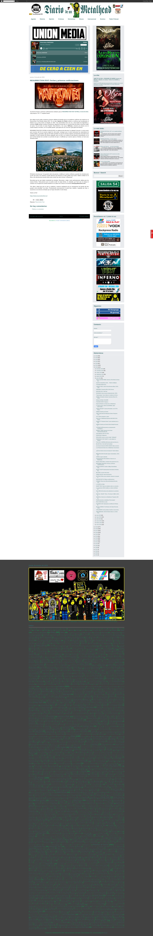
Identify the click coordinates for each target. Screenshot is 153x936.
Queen (40, 838)
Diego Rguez (38, 702)
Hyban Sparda (88, 754)
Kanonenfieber (61, 768)
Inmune (96, 758)
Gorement (53, 738)
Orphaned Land (72, 823)
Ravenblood (79, 841)
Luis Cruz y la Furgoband (99, 787)
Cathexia (34, 678)
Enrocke (121, 715)
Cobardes (48, 683)
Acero (91, 634)
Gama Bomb (120, 732)
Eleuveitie (31, 713)
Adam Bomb (69, 635)
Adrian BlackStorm (117, 635)
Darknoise (112, 691)
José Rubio (64, 766)
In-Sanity (81, 757)
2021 (96, 365)
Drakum (99, 705)
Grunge (82, 741)
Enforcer (103, 715)
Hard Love (88, 744)
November (74, 817)
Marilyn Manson (38, 795)
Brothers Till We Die (84, 672)
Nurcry (73, 819)
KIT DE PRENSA (66, 771)
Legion (109, 779)
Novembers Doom (82, 817)
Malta (94, 792)
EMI (92, 713)
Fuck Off (121, 731)
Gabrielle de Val (69, 732)
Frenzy (71, 731)
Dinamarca (57, 702)
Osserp (95, 823)
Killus (83, 769)
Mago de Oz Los (102, 790)
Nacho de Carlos (115, 809)
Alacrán (98, 638)
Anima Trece (66, 645)
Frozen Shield (107, 731)
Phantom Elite (120, 828)
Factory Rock (103, 723)
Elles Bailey (45, 713)
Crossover (83, 686)
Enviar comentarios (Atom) (63, 220)
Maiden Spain (110, 790)
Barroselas (108, 657)
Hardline (32, 746)
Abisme (34, 634)
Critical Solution (43, 686)
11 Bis (33, 628)
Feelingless (31, 726)
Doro (36, 705)
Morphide (62, 806)
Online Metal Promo (61, 822)
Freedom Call (63, 731)
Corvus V (68, 684)
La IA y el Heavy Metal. (105, 161)
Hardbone (104, 744)
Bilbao (37, 662)
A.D (111, 632)
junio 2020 (98, 515)
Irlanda (61, 761)
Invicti (39, 761)
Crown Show (103, 686)
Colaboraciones (83, 683)
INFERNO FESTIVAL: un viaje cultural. (108, 139)
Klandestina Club (99, 771)
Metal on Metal (107, 800)
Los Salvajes (112, 786)
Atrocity (64, 653)
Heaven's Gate (52, 747)
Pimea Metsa (92, 830)
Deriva (95, 697)
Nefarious (70, 812)
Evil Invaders (40, 721)
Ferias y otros (60, 726)
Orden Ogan (38, 823)
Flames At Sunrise (92, 728)
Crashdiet (100, 684)
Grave (34, 739)
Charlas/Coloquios (48, 679)
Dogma (81, 704)
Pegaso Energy (120, 827)
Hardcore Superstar (119, 744)
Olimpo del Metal (86, 820)
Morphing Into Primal (71, 806)
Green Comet (86, 739)
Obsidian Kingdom (114, 819)
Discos (81, 19)
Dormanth (31, 705)
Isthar (121, 761)
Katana (102, 768)
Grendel (111, 739)
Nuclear (121, 817)
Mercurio (64, 798)
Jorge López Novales (111, 765)
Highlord (93, 750)
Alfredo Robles (45, 640)
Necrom (42, 812)
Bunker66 (90, 673)
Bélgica (37, 661)
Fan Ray (55, 724)
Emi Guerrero (99, 713)
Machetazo (86, 789)
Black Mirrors (95, 664)
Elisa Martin (38, 713)
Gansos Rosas (45, 734)
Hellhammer (94, 749)
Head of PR (95, 746)
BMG (80, 668)
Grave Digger (49, 739)
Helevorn (42, 749)
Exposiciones (32, 723)
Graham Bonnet (80, 738)
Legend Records (103, 779)
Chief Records (108, 679)
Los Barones (96, 786)
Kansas (67, 768)
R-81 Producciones (69, 838)
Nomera (88, 816)
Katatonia (108, 768)
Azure (63, 656)
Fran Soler (121, 729)
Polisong (65, 831)
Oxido (80, 825)
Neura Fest (112, 812)
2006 (96, 551)
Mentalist (47, 798)
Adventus (49, 637)
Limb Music (37, 784)
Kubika (118, 773)
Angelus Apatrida (41, 645)
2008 (96, 547)
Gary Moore (53, 734)
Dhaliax (30, 700)
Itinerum (36, 763)
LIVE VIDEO (38, 786)
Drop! (39, 707)
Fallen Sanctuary (48, 724)
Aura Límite (108, 653)
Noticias (63, 817)
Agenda (33, 19)
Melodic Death (105, 797)
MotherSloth (31, 808)
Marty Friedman (63, 795)
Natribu (120, 811)
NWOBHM (80, 819)
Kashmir (91, 768)
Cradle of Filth (88, 684)
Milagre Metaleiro (46, 803)
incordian (102, 757)
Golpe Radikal (36, 738)
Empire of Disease (113, 713)
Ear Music (32, 708)
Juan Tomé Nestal (82, 766)
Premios (72, 833)
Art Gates (91, 650)
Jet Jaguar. (44, 765)
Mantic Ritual (53, 794)
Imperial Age (93, 755)
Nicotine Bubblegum (68, 814)
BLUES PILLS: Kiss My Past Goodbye (104, 444)
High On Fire (76, 750)
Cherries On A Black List (81, 679)
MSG (97, 808)
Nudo (49, 819)
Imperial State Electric (101, 755)
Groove (55, 741)
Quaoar (30, 838)
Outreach (32, 825)
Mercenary (57, 798)
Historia (42, 19)
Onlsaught (74, 822)
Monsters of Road (79, 805)
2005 (80, 628)
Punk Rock (98, 836)
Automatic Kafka (33, 654)
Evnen (65, 721)
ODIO (46, 820)
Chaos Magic (39, 679)
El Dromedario (84, 710)
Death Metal (66, 694)
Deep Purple (32, 696)
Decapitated (112, 694)
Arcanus (59, 648)
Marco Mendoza (89, 794)
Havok (88, 746)
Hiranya (111, 750)
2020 (96, 367)
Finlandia (113, 726)
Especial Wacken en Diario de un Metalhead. (106, 403)
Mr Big (87, 808)
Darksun (31, 693)
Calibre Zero (109, 675)
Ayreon (33, 656)
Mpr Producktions (79, 808)
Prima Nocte (119, 833)
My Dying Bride (63, 809)
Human (44, 754)
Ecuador (77, 708)
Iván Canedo (59, 763)
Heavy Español (61, 747)
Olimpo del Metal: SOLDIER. (102, 400)
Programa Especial (101, 835)
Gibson (48, 736)
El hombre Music (93, 710)
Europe (62, 720)
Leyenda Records (71, 782)
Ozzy (85, 825)
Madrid (51, 790)
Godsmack (120, 736)
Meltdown (33, 798)
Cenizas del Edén (74, 678)
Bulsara (85, 673)
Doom (104, 704)
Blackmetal (72, 665)
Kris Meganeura (87, 773)
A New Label (104, 632)
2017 (96, 530)
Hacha (77, 742)
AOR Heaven (102, 646)
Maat (81, 789)
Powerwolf (57, 833)
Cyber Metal (118, 688)
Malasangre (44, 792)
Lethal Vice (105, 781)
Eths (44, 720)
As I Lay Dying (36, 651)
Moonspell (122, 805)
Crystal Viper (89, 688)
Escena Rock (39, 718)
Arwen (30, 651)
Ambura (95, 641)
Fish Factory (66, 728)
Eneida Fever (82, 715)
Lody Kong (58, 786)
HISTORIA (33, 752)
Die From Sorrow (119, 701)
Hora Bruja (84, 752)
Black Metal (84, 664)
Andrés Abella (92, 643)
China (47, 681)
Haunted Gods (76, 746)
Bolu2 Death (95, 668)
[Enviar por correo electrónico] (36, 200)
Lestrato (98, 781)
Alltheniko (110, 640)
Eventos (102, 19)
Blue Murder (65, 668)
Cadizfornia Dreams (74, 675)
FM (63, 729)
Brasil (38, 672)
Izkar (78, 763)
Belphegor (58, 661)
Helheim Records (51, 749)
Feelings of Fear (39, 726)
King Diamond (111, 769)
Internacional (92, 19)
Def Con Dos (48, 696)
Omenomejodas (107, 820)
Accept (78, 634)
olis (92, 820)
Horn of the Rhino (97, 752)
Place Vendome (116, 830)
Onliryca (68, 822)
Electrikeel (98, 712)
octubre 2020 (99, 372)
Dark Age (105, 689)
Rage (68, 839)
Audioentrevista (91, 653)
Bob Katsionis (87, 668)
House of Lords (121, 752)
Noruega (50, 817)
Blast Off (96, 665)
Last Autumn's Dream (54, 778)
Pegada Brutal (112, 827)
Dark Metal (62, 691)
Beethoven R (120, 659)
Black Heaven (40, 664)
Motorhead (51, 808)
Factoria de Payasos (84, 723)
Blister (69, 667)
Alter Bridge (61, 642)
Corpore (52, 684)
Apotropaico (46, 648)
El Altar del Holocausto (59, 710)
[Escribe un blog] (38, 200)
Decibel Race (120, 694)
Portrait (101, 831)
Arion (41, 649)
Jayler (120, 763)
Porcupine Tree (90, 831)
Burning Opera (102, 673)
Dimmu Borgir (49, 702)
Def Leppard (56, 696)
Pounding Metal (32, 833)
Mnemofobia (42, 805)
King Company (102, 769)
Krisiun (95, 773)
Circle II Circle (93, 681)
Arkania (45, 650)
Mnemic (37, 805)
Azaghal (38, 656)
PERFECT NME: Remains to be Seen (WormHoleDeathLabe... (104, 431)
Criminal (110, 684)
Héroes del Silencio (57, 750)
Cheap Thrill (63, 679)
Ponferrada (83, 831)
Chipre (51, 681)
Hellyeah (113, 749)
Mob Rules (49, 805)
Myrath (77, 809)
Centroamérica (89, 678)
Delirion (112, 696)
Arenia (109, 648)
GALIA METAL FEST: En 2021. (102, 433)
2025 (96, 357)
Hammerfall (33, 744)
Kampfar (54, 768)
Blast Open (102, 665)
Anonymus (42, 646)
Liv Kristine (93, 784)
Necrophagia (60, 812)
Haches (81, 742)
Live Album (100, 784)
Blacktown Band (88, 665)
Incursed (108, 757)
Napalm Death (60, 811)
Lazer (118, 778)
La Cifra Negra (93, 774)
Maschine (83, 795)
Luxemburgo (37, 789)
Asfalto (73, 651)
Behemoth (31, 661)
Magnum (77, 790)
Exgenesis (81, 721)
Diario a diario (52, 701)
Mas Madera (76, 795)
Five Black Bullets (78, 728)
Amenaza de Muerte (107, 642)
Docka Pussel (61, 704)
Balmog (117, 656)
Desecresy (37, 699)
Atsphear (75, 653)
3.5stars (114, 630)
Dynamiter (110, 707)
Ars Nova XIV (73, 650)
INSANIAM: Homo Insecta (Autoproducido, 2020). (106, 393)
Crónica (61, 686)
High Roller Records (85, 750)
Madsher (66, 790)
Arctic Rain (88, 648)
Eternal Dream (103, 718)
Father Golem (90, 724)
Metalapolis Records (52, 802)
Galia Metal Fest (110, 732)
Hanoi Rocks (69, 744)
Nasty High (100, 811)
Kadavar (31, 768)
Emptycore (36, 715)
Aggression (48, 638)
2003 (76, 628)
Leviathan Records (55, 782)
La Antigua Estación (59, 774)
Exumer (57, 723)
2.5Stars (63, 628)
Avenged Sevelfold (87, 654)
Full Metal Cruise (40, 732)
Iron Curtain (67, 761)
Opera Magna (102, 822)
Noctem (66, 816)
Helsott (118, 749)
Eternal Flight (112, 718)
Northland (39, 817)
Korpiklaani (45, 773)
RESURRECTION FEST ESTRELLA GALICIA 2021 (75, 111)
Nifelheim (85, 814)
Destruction (68, 699)
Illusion (56, 755)
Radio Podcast (114, 19)
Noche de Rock (59, 816)
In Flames (43, 757)
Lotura (49, 787)
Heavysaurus (109, 747)
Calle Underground (118, 675)
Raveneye (87, 841)
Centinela (82, 678)
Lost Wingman (43, 787)
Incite (97, 757)
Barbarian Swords (66, 657)
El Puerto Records (112, 710)
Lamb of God (102, 776)
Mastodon (31, 797)
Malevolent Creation (86, 792)
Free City (56, 731)
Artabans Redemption (103, 650)
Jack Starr (86, 763)
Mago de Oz (94, 790)
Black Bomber (80, 662)
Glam (89, 736)
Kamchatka (44, 768)
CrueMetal (37, 688)
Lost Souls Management (33, 787)
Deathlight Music (90, 694)
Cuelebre (96, 688)
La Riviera (32, 776)
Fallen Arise (32, 724)
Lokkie (63, 786)
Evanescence (73, 720)
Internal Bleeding (98, 760)
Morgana (39, 806)
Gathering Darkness (70, 734)
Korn (40, 773)
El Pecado (101, 710)
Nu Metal (108, 817)
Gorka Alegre (59, 738)
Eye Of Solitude (63, 723)
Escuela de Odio (49, 718)
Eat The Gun (54, 708)
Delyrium (30, 697)
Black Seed (31, 665)
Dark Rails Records (78, 691)
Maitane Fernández (119, 790)
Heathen (35, 747)
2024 (96, 359)
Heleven (36, 749)
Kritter (100, 773)
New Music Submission (39, 814)
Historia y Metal (41, 752)
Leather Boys (36, 779)
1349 (46, 628)
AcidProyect (117, 634)
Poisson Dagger (52, 831)
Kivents (84, 771)
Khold (41, 769)
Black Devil (119, 662)
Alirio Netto (89, 640)
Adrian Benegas (107, 635)
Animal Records (75, 645)
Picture (86, 830)
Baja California (94, 656)
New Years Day (49, 814)
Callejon (30, 676)
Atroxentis (69, 653)
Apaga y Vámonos (112, 646)
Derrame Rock (112, 697)
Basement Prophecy (116, 657)
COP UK (47, 684)
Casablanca (101, 676)
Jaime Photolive (100, 763)
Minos (66, 803)
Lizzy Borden (51, 786)
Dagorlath (60, 689)
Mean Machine (64, 797)
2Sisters (102, 630)
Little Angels (82, 784)
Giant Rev (43, 736)
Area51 (99, 648)
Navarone (31, 812)
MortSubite (108, 806)
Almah (115, 640)
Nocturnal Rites (74, 816)
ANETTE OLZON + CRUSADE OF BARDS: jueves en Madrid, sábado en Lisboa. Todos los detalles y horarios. (107, 80)
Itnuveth (42, 763)
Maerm (71, 790)
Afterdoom (100, 637)
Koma (121, 771)
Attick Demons (81, 653)
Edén (82, 708)
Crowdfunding (96, 686)
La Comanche (102, 774)
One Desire (40, 822)
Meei (79, 797)
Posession (114, 831)
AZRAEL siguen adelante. (101, 456)
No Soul (43, 816)
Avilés (103, 654)
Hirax (116, 750)
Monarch (63, 805)
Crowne (109, 686)
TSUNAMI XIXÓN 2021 (101, 384)
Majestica (33, 792)
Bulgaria (65, 673)
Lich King (109, 782)
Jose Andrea (45, 766)
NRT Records (97, 817)
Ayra (30, 656)
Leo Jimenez (57, 781)
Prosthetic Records (41, 836)
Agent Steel (42, 638)
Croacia (49, 686)
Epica (114, 716)
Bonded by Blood (36, 670)
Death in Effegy (58, 694)
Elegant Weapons (114, 712)
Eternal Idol (120, 718)
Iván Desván (67, 763)
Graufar (30, 739)
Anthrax (64, 646)
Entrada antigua (84, 216)
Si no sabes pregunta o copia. (102, 416)
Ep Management (103, 716)
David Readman (57, 693)
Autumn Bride (42, 654)
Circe (87, 681)
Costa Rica (75, 684)
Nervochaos (94, 812)
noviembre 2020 (100, 370)
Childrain (115, 679)
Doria (120, 704)
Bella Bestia (44, 661)
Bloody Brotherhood (34, 668)
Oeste (55, 820)
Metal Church (60, 800)
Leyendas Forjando (94, 782)
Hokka (53, 752)
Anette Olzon (101, 643)
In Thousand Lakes (67, 757)
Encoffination (50, 715)
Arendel (104, 648)
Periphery (63, 828)
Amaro (77, 642)
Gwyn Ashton (63, 742)
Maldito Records (61, 792)
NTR (103, 817)
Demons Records (59, 697)
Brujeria (93, 672)
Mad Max (108, 789)
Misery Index (79, 803)
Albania (103, 638)
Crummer (43, 688)
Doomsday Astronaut (113, 704)
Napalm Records (70, 811)
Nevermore (119, 812)
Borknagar (92, 670)
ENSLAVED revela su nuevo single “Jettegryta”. (106, 437)
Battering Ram (51, 659)
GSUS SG (89, 741)
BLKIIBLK (75, 667)
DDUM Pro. (102, 693)
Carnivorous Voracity (92, 676)
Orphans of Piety (81, 823)
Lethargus (112, 781)
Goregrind (46, 738)
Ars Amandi (64, 650)
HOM (78, 752)
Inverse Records (32, 761)
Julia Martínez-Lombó (116, 766)
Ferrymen (67, 726)
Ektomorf (45, 710)
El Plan (106, 710)
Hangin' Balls (62, 744)
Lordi (75, 786)
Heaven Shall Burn (42, 747)
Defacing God (64, 696)
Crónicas (61, 19)
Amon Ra (55, 643)
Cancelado (48, 676)
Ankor (115, 645)
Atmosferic (42, 653)
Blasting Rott (111, 665)
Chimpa (41, 681)
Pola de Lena (59, 831)
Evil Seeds (48, 721)
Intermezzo (90, 760)
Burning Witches (120, 673)
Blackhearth (65, 665)
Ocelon (41, 820)
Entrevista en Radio (64, 716)
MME (112, 803)
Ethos (40, 720)
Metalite (69, 802)
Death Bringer (50, 694)
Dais (73, 689)
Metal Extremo (77, 800)
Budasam (60, 673)
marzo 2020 (99, 520)
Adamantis (83, 635)
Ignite (42, 755)
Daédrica (38, 689)
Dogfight (76, 704)
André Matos (85, 643)
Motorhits (58, 808)
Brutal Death (111, 672)
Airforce (94, 638)
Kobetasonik (116, 771)
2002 (96, 553)
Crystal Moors (81, 688)
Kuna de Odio (38, 774)
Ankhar (103, 645)
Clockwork (41, 683)
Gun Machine (119, 741)
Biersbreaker (32, 662)
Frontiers (84, 731)
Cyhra (123, 688)
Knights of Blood (108, 771)
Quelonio (54, 838)
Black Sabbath (118, 664)
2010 (96, 543)
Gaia (88, 732)
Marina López (45, 795)
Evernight (101, 720)
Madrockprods (59, 790)
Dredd (30, 707)
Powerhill (51, 833)
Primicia (40, 835)
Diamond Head (36, 701)
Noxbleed (89, 817)
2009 (96, 545)
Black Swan (48, 665)
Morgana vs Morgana (49, 806)
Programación (112, 835)
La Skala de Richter (40, 776)
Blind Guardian (50, 667)
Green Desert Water (103, 739)
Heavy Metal (73, 747)
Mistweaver (100, 803)
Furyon (57, 732)
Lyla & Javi (54, 789)
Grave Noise (58, 739)
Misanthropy (72, 803)
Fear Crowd (103, 724)
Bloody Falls (43, 668)
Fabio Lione (76, 723)
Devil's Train (103, 699)
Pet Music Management (111, 828)
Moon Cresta (93, 805)
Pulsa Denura (72, 836)
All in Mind (96, 640)
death (123, 693)
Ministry (61, 803)
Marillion (31, 795)
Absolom (62, 634)
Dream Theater (118, 705)
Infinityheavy (73, 758)
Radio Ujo (50, 839)
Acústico (54, 635)
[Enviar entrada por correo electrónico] (33, 199)
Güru (40, 742)
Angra (51, 645)
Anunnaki (70, 646)
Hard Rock (94, 744)
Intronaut (111, 760)
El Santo (120, 710)
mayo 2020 (98, 517)
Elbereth (41, 712)
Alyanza (72, 642)
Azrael (57, 656)
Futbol (62, 732)
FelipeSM (47, 726)
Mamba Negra (112, 792)
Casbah (113, 676)
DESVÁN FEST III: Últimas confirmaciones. (105, 479)
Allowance (103, 640)
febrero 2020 (99, 522)
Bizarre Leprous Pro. (71, 662)
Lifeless (115, 782)
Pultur (78, 836)
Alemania (31, 640)
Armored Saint (57, 650)
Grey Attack (117, 739)
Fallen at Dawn (39, 724)
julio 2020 (98, 378)
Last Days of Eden (64, 778)
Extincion (46, 723)
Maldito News (51, 792)
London (69, 786)
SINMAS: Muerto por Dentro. (102, 411)
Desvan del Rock (77, 699)
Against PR (114, 637)
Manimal (31, 794)
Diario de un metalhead (65, 701)
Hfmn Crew (69, 750)
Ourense (122, 823)
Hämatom (113, 742)
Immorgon (62, 755)
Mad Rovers (116, 789)
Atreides (59, 653)
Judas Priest (93, 766)
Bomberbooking (103, 668)
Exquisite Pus (40, 723)
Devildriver (110, 699)
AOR (95, 646)
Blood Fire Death (95, 667)
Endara (66, 715)
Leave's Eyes (54, 779)
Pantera (30, 827)
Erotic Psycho (121, 716)
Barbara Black (57, 657)
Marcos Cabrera (100, 794)
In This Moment (58, 757)
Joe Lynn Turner (76, 765)
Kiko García (56, 769)
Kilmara (89, 769)
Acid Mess (110, 634)
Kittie (79, 771)
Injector (91, 758)
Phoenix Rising (63, 830)
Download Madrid (45, 705)
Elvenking (61, 713)
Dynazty (116, 707)
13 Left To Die (40, 628)
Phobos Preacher (54, 830)
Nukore (63, 819)
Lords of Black (81, 786)
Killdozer (70, 769)
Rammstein (105, 839)
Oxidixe (75, 825)
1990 (53, 628)
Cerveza (109, 678)
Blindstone (63, 667)
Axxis (121, 654)
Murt (122, 808)
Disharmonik (120, 702)
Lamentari (110, 776)
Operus (116, 822)
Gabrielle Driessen (77, 732)
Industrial (119, 757)
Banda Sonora (36, 657)
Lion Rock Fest (45, 784)
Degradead (71, 696)
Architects (81, 648)
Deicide (77, 696)
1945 (50, 628)
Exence (75, 721)
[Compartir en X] (39, 200)
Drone (35, 707)
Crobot (54, 686)
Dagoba (54, 689)
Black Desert (111, 662)
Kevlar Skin (36, 769)
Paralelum (60, 827)
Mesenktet (100, 798)
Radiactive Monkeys (96, 838)
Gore (42, 738)
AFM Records (79, 637)
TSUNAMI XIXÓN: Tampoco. (102, 401)
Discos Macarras (105, 702)
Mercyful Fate (79, 798)
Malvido (105, 792)
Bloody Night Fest (51, 668)
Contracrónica (40, 684)
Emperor (106, 713)
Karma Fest (73, 768)
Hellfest (77, 749)
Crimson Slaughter (117, 684)
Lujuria (107, 787)
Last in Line (74, 778)
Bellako (51, 661)
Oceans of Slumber (33, 820)
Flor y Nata (38, 729)
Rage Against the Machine (78, 839)
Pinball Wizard (101, 830)
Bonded (30, 670)
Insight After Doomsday (55, 760)
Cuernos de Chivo (103, 688)
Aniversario (96, 645)
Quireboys (60, 838)
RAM (100, 839)
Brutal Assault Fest (101, 672)
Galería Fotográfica (95, 732)
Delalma (88, 696)
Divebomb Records (32, 704)
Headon (101, 746)
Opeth (121, 822)
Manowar (47, 794)
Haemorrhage (88, 742)
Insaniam (32, 760)
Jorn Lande (37, 766)
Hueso (32, 754)
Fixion (85, 728)
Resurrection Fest (39, 202)
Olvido (100, 820)
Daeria (44, 689)
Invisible (45, 761)
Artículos (112, 650)
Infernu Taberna (58, 758)
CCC (41, 678)
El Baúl (77, 710)
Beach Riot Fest (88, 659)
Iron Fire (73, 761)
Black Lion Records (60, 664)
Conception (121, 683)
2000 (69, 628)
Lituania (87, 784)
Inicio (61, 216)
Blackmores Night (79, 665)
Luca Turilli (86, 787)
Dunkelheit (70, 707)
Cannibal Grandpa (77, 676)
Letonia (118, 781)
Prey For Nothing (94, 833)
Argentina (116, 648)
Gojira (30, 738)
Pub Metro (66, 836)
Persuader (93, 828)
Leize (46, 781)
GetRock (122, 734)
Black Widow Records (56, 665)
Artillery (121, 650)
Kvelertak (45, 774)
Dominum (92, 704)
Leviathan (48, 782)
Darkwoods (44, 693)
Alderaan (121, 638)
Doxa (53, 705)
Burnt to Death (34, 675)
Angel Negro (116, 643)
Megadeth (84, 797)
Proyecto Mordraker (51, 836)
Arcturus (93, 648)
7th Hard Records (75, 632)
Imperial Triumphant (111, 755)
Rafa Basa (61, 839)
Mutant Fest (37, 809)
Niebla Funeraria (78, 814)
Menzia (52, 798)
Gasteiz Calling (60, 734)
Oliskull (96, 820)
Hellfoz (82, 749)
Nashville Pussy (85, 811)
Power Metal (42, 833)
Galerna (103, 732)
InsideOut (44, 760)
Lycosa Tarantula (46, 789)
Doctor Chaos (69, 704)
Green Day (95, 739)
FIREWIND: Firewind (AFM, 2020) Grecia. (105, 389)
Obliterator (95, 819)
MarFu (121, 794)
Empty (30, 715)
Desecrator (31, 699)
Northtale (44, 817)
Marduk (116, 794)
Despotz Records (44, 699)
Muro (117, 808)
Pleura (121, 830)
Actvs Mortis (47, 635)
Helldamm (70, 749)
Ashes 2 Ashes (83, 651)
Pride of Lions (111, 833)
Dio (72, 702)
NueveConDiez (56, 819)
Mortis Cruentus (101, 806)
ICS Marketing (36, 755)
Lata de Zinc (81, 778)
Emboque (87, 713)
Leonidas (70, 781)
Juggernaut (107, 766)
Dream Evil (110, 705)
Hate (47, 746)
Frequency (77, 731)
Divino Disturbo (41, 704)
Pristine (60, 835)
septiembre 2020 (100, 374)
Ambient (89, 642)
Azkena (52, 656)
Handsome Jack (54, 744)
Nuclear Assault (32, 819)
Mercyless (86, 798)
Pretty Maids (86, 833)
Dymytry (105, 707)
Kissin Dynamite (58, 771)
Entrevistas (71, 19)
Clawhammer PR (117, 681)
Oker (65, 820)
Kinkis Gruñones (38, 771)
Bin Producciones (46, 662)
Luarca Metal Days (64, 787)
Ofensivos (60, 820)
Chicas (101, 679)
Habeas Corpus (71, 742)
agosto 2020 (99, 376)
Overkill (50, 825)
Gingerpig (67, 736)
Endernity (71, 715)
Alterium (67, 641)
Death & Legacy (34, 694)
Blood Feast (86, 667)
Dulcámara (55, 707)
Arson (84, 650)
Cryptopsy (74, 688)
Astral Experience (117, 651)
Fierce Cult (99, 726)
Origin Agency (50, 823)
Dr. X (73, 705)
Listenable (69, 784)
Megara (91, 797)
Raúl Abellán (62, 841)
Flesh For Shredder (114, 728)
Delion (106, 696)
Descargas (119, 697)
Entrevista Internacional (79, 716)
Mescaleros (94, 798)
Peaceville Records (96, 827)
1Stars (57, 628)
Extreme (51, 723)
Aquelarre (53, 648)
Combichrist (104, 683)
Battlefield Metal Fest (68, 659)
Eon (97, 716)
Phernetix (38, 830)
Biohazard (62, 662)
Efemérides (117, 708)
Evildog (55, 721)
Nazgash (36, 813)
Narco (79, 811)
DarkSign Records (119, 691)
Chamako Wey (32, 679)
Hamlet (122, 742)
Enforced (97, 715)
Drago (76, 705)
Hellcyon (65, 749)
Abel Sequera (117, 632)
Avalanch (59, 654)
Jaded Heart (92, 763)
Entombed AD (43, 716)
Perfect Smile (56, 828)
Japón (115, 763)
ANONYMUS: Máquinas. (101, 435)
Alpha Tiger (35, 641)
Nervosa (100, 813)
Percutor (41, 828)
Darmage (50, 693)
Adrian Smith (32, 637)
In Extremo (36, 757)
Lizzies (45, 786)
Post (121, 831)
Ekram (40, 710)
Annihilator (31, 646)
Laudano (99, 778)
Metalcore (62, 802)
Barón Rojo (100, 657)
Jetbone (50, 765)
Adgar (92, 635)
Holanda (58, 752)
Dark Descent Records (35, 691)
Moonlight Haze (101, 805)
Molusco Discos (56, 805)
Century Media (98, 678)
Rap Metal (116, 839)
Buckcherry (53, 673)
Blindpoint (58, 667)
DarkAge (94, 691)
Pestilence (103, 828)
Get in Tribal (115, 734)
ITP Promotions (49, 763)
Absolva (67, 634)
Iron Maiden (85, 761)
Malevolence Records (75, 792)
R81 (77, 838)
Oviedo (63, 825)
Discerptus (77, 702)
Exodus (111, 721)
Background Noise (71, 656)
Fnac (67, 729)
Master (104, 795)
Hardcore (110, 744)
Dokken (86, 704)
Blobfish (81, 667)
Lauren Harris (106, 778)
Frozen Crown (100, 731)
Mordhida (32, 806)
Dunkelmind (76, 707)
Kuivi (31, 774)
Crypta (69, 688)
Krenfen (80, 773)
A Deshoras (96, 632)
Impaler (82, 755)
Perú (98, 828)
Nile (121, 814)
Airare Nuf (81, 638)
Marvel (70, 795)
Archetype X (75, 648)
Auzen (53, 654)
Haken (101, 742)
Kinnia (45, 771)
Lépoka (85, 781)
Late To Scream (89, 778)
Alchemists (115, 638)
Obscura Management (103, 819)
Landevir (30, 778)
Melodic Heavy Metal (119, 797)
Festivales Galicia (75, 726)
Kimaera (95, 769)
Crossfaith (77, 686)
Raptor (34, 841)
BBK (75, 659)
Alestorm (38, 640)
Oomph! (95, 822)
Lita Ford (76, 784)
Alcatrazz (109, 638)
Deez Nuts (40, 696)
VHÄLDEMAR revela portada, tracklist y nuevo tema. (107, 509)
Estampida (77, 718)
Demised (36, 697)
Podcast (31, 831)
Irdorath (57, 761)
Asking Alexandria (95, 651)
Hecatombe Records (118, 747)
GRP (65, 741)
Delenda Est (100, 696)
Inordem (122, 758)
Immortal (68, 755)
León (64, 781)
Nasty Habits (93, 811)
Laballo (47, 776)
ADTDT (43, 637)
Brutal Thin (40, 673)
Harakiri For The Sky (78, 744)
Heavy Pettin (102, 747)
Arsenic (80, 650)
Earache (40, 708)
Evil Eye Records (112, 720)
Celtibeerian (59, 678)
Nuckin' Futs (115, 817)
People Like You (34, 828)
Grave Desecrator (41, 739)
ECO (73, 708)
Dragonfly (82, 705)
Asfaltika (68, 651)
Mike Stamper (38, 803)
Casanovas (108, 676)
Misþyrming (107, 803)
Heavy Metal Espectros (85, 747)
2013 (96, 538)
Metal (30, 800)
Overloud (56, 825)
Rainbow (88, 839)
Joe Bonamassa (67, 765)
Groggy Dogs (48, 741)
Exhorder (87, 721)
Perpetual (69, 828)
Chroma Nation (57, 681)
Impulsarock (119, 755)
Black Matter (76, 664)
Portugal (106, 831)
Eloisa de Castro (53, 713)
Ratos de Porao (53, 841)
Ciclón (65, 681)
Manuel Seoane (74, 794)
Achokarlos (96, 634)
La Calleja (68, 774)
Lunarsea (113, 787)
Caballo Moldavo (57, 675)
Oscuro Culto (89, 823)
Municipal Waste (105, 808)
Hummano (60, 754)
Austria (120, 653)
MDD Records (56, 797)
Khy (45, 769)
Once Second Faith (32, 822)
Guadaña (102, 741)
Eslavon (58, 718)
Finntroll (121, 726)
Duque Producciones (87, 707)
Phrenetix (77, 830)
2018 (96, 528)
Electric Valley (91, 712)
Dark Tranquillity (87, 691)
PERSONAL (85, 828)
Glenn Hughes (95, 736)
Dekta (82, 696)
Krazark (68, 773)
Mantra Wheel (66, 794)
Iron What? (110, 761)
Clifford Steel (31, 683)
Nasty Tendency (108, 811)
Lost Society (120, 786)
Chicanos (96, 679)
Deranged (80, 697)
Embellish (68, 713)
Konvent (35, 773)
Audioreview (100, 653)
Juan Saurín (73, 766)
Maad (77, 789)
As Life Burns (44, 651)
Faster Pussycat (82, 724)
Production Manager (69, 835)
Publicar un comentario (38, 209)
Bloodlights (122, 667)
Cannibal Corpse (68, 676)
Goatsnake (114, 736)
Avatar (80, 654)
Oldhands (78, 820)
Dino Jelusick (65, 702)
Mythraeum (99, 809)
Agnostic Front (61, 638)
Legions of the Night (34, 781)
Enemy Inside (90, 715)
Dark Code (111, 689)
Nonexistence (94, 816)
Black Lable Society (50, 664)
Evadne (67, 720)
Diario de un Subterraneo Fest (99, 701)
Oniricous (53, 822)
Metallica (76, 802)
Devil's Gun (96, 699)
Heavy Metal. (94, 747)
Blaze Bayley (33, 667)
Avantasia (66, 654)
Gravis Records (72, 739)
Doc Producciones (50, 704)
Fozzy (116, 729)
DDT (96, 693)
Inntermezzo (109, 758)
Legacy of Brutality (71, 779)
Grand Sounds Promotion (101, 738)
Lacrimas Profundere (56, 776)
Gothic (66, 738)
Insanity (38, 760)
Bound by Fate (107, 670)
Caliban (103, 675)
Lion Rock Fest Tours (55, 784)
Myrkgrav (82, 809)
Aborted (40, 634)
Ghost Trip (37, 736)
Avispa (109, 654)
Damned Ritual (79, 689)
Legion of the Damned (119, 779)
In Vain (75, 757)
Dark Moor (69, 691)
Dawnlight (86, 693)
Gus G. (45, 742)
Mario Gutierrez (53, 795)
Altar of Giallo (53, 642)
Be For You (80, 659)
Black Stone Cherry (39, 665)
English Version (110, 715)
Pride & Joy (102, 833)
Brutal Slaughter (32, 673)
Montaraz (87, 805)
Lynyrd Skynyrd (62, 789)
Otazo (100, 823)
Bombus (109, 668)
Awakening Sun (115, 654)
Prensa (79, 833)
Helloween (101, 749)
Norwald (57, 817)
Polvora (77, 831)
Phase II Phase (32, 830)
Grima (36, 741)
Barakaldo (49, 657)
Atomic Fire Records (51, 653)
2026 (96, 356)
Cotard (81, 684)
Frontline (93, 731)
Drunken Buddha (46, 707)
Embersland (80, 713)
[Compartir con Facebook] (41, 200)
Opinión (51, 19)
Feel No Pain (120, 724)
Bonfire (71, 670)
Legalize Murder (95, 779)
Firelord (35, 728)
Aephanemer (56, 637)
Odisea (51, 820)
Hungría (81, 754)
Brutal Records (119, 672)
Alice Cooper (67, 640)
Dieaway (31, 702)
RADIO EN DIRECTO (113, 838)
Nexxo (56, 814)
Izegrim (74, 763)
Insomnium (74, 760)
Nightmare (98, 814)
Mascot (88, 795)
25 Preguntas (95, 630)
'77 (29, 628)
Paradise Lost (42, 827)
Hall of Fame (106, 742)
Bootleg (76, 670)
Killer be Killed (77, 769)
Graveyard (65, 739)
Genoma (88, 734)
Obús (120, 819)
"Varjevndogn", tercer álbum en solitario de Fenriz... (107, 395)
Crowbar (89, 686)
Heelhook (30, 749)
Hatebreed (69, 746)
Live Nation (119, 784)
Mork (57, 806)
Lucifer (90, 787)
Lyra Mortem (71, 789)
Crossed (71, 686)
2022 (96, 363)
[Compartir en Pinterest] (42, 200)
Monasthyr (69, 805)
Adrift (38, 637)
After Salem (93, 637)
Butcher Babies (48, 675)
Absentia (56, 634)
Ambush (99, 641)
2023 (96, 361)
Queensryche (47, 838)
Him (102, 750)
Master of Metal (112, 795)
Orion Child (56, 823)
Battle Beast (59, 659)
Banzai (43, 657)
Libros (102, 782)
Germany (94, 734)
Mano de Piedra (38, 794)
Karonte (80, 768)
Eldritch (51, 712)
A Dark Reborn (88, 632)
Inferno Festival (49, 758)
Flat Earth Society (103, 728)
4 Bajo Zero (37, 632)
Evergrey (95, 720)
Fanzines (61, 724)
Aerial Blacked (64, 637)
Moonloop (108, 805)
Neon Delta (87, 813)
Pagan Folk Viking (101, 825)
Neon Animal (80, 812)
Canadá (35, 676)
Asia (89, 651)
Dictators (111, 701)
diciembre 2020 (99, 368)
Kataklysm (97, 768)
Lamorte (115, 776)
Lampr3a (121, 776)
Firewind (47, 728)
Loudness (55, 787)
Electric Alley (58, 712)
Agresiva (75, 638)
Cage (86, 675)
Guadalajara (96, 741)
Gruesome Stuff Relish (72, 741)
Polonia (71, 831)
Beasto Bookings (112, 659)
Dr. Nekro (67, 705)
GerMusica (100, 734)
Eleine (121, 712)
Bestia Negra (87, 661)
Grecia (78, 739)
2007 (96, 549)
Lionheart (63, 784)
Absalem (45, 634)
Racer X (89, 838)
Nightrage (104, 814)
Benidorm (79, 661)
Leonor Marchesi (78, 781)
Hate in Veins (53, 746)
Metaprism (91, 802)
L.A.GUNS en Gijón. (100, 484)
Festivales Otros (88, 726)
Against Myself (107, 637)
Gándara (38, 734)
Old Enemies (71, 820)
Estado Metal (70, 718)
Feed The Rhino (112, 724)
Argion (122, 648)
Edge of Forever (104, 708)
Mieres (30, 803)
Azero (43, 656)
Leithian (41, 781)
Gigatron (54, 736)
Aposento (41, 648)
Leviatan (41, 782)
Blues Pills (75, 668)
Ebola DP (61, 708)
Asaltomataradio (60, 651)
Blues (70, 668)
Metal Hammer (89, 800)
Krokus (105, 773)
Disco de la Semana (86, 702)
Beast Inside (103, 659)
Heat (30, 747)
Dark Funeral (55, 691)
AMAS (82, 642)
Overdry (45, 825)
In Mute (51, 757)
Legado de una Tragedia (84, 779)
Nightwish (110, 814)
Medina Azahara (72, 797)
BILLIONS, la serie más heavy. (102, 472)
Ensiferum (31, 716)
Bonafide (121, 668)
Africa (87, 637)
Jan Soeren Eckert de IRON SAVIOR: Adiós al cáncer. (107, 445)
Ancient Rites (67, 643)
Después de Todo (52, 699)
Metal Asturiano (40, 800)
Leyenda (63, 782)
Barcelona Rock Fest (84, 657)
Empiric (121, 713)
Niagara (60, 814)
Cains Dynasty (95, 675)
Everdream (89, 720)
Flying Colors (57, 729)
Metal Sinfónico (35, 802)
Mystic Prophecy (90, 809)
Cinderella (77, 681)
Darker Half (100, 691)
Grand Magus (89, 738)
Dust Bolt (99, 707)
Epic (110, 716)
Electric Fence (75, 712)
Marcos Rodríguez (109, 794)
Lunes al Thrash (120, 787)
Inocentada (116, 758)
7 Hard (69, 632)
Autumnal (48, 654)
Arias (32, 650)
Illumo (52, 755)
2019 (96, 526)
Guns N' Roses (32, 742)
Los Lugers (104, 786)
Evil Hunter (120, 720)
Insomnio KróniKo (66, 760)
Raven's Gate (71, 841)
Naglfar (47, 811)
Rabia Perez (83, 838)
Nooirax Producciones (104, 816)
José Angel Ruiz (54, 766)
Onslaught (89, 822)
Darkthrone (37, 693)
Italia (30, 763)
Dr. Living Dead (60, 705)
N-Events (106, 809)
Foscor (107, 729)
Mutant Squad (46, 809)
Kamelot (49, 768)
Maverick (37, 797)
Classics (110, 681)
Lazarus (113, 778)
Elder (47, 712)
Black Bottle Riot (90, 662)
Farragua (75, 724)
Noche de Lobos (50, 816)
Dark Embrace (46, 691)
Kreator (74, 773)
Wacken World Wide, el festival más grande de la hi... (107, 461)
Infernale (42, 758)
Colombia (97, 683)
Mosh (114, 806)
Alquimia (41, 642)
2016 (96, 532)
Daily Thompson (67, 689)
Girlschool (83, 736)
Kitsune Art (73, 771)
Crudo (30, 688)
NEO (75, 813)
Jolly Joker (99, 765)
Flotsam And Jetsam (47, 729)
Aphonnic (122, 646)
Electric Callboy (67, 712)
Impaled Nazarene (75, 755)
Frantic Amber (49, 731)
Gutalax (51, 742)
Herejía (123, 749)
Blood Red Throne (107, 667)
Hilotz (98, 750)
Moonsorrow (115, 805)
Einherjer (35, 710)
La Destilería (111, 774)
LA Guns (122, 774)
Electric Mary (83, 712)
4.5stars (44, 632)
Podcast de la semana (40, 831)
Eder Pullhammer (95, 708)
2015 (96, 534)
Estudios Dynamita (93, 718)
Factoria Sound (93, 723)
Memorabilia (40, 798)
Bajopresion (103, 656)
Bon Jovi (115, 668)
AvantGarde (74, 654)
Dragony (94, 705)
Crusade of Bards (51, 688)
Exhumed (93, 721)
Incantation (91, 757)
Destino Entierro (61, 699)
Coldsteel (91, 683)
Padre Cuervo (92, 825)
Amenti (116, 642)
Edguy (111, 708)
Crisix (34, 686)
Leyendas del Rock (82, 782)
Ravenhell (92, 841)
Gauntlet (78, 734)
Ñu (84, 819)
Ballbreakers (111, 656)
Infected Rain (36, 758)
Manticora (60, 794)
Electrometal (106, 712)
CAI (89, 675)
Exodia (98, 721)
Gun (113, 741)
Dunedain (62, 707)
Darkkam (107, 691)
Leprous (92, 781)
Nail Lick (53, 811)
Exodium (105, 721)
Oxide (69, 825)
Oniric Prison (47, 822)
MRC (93, 808)
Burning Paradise (111, 673)
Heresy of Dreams (34, 750)
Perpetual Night (77, 828)
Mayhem (42, 797)
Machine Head (94, 789)
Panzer (35, 827)
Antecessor (57, 646)
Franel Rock (38, 731)
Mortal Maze (93, 806)
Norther (121, 816)
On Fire (120, 820)
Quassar (35, 838)
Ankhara (109, 645)
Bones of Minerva (56, 670)
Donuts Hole (98, 704)
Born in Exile (99, 670)
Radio (103, 838)
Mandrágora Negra (120, 792)
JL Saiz (60, 765)
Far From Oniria (68, 724)
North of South (114, 816)
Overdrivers (38, 825)
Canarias (42, 676)
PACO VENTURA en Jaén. (102, 501)
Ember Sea (74, 713)
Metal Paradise (116, 800)
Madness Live (44, 790)
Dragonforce (88, 705)
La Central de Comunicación (80, 774)
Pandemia (111, 825)
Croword (121, 686)
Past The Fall (68, 827)
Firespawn (41, 728)
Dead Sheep (117, 693)
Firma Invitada (55, 728)
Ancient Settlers (75, 643)
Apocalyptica (34, 648)
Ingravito (85, 758)
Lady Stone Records (92, 776)
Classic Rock (102, 681)
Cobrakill (62, 683)
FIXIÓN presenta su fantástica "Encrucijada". (105, 500)
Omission (114, 820)
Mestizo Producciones (117, 798)
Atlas (37, 653)
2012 (96, 540)
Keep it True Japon (115, 768)
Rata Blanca (46, 841)
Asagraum (52, 651)
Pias (82, 830)
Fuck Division (114, 731)
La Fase (117, 774)
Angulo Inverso (58, 645)
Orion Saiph (64, 823)
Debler (105, 694)
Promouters (32, 836)
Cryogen (64, 688)
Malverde (99, 792)
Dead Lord (110, 693)
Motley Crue (38, 808)
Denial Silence (74, 697)
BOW (112, 670)
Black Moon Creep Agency (106, 664)
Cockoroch (68, 683)
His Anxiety (121, 750)
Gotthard (73, 738)
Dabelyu (32, 689)
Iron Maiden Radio (94, 761)
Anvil (74, 646)
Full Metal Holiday (50, 732)
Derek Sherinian (87, 697)
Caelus (81, 675)
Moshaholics (120, 806)
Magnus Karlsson (84, 790)
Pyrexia (112, 836)
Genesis (83, 734)
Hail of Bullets (95, 742)
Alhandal (53, 640)
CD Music (46, 678)
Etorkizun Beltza (51, 720)
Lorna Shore (88, 786)
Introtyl (116, 760)
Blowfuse (59, 668)
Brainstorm (119, 670)
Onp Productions (81, 822)
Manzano (80, 794)
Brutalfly (47, 673)
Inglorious (80, 758)
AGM (54, 638)
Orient (43, 823)
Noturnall (68, 817)
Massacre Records (96, 795)
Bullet (70, 673)
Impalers (87, 755)
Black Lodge (69, 664)
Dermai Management (102, 697)
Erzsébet (32, 718)
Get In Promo (108, 734)
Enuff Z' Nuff (91, 716)
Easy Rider (46, 708)
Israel (117, 761)
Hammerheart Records (44, 744)
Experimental (118, 721)
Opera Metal (110, 822)
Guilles (109, 741)
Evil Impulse (32, 721)
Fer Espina (53, 726)
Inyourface (51, 761)
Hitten (48, 752)
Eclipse (67, 708)
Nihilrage (116, 814)
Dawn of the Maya (78, 693)
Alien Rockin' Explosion (78, 640)
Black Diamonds (32, 664)
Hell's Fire (59, 749)
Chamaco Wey (118, 678)
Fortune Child (101, 729)
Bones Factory (45, 670)
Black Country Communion (101, 662)
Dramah (104, 705)
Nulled (68, 819)
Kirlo (48, 771)
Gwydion (56, 742)
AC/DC (72, 634)
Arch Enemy (67, 648)
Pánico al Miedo (120, 825)
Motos (63, 808)
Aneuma (108, 643)
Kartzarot (86, 768)
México (109, 802)
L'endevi (51, 774)
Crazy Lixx (105, 684)
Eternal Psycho (32, 720)
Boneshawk (65, 670)
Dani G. (95, 689)
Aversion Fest (97, 654)
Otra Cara (117, 823)
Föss (112, 729)
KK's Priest (92, 771)
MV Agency (55, 809)
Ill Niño (47, 755)
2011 (96, 541)
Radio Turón (43, 839)
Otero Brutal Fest (108, 823)
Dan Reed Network (88, 689)
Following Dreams (80, 729)
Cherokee (70, 679)
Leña (51, 781)
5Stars (62, 632)
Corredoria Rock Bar (60, 684)
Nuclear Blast (41, 819)
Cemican (67, 678)
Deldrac (94, 696)
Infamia (30, 758)
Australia (114, 653)
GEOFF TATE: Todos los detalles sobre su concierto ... (107, 486)
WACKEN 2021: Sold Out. (101, 391)
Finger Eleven (107, 726)
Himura (106, 750)
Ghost (31, 736)
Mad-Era (38, 790)
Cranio (94, 684)
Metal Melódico (99, 800)
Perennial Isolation (48, 828)
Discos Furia (96, 702)
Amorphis (61, 643)
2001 (96, 555)
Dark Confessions (120, 689)
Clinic (36, 683)
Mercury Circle (71, 798)
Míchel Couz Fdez (118, 802)
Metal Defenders (68, 800)
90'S (82, 632)
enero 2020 (99, 524)
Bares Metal (92, 657)
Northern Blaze (32, 817)
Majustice (38, 792)
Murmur (113, 808)
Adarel (88, 635)
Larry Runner (39, 778)
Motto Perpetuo (70, 808)
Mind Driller (54, 803)
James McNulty (109, 763)
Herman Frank (48, 750)
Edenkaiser (88, 708)
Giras (73, 736)
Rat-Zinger (39, 841)
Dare (100, 689)
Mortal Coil (86, 806)
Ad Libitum (61, 635)
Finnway (30, 728)
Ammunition (39, 643)
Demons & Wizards (50, 697)
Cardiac (85, 676)
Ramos (111, 839)
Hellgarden (88, 749)
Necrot (65, 812)
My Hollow (72, 809)
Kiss (52, 771)
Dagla (49, 689)
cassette (118, 676)
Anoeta (37, 646)
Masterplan (119, 795)
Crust (59, 688)
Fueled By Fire (32, 732)
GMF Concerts (105, 736)
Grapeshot (113, 738)
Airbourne (88, 638)
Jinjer (55, 765)
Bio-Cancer (55, 662)
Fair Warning (112, 723)
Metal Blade (52, 800)
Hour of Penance (106, 752)
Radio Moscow (36, 839)
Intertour (105, 760)
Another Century (50, 646)
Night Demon (91, 814)
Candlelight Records (57, 676)
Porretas (96, 831)
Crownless (115, 686)
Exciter (70, 721)
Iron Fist (78, 761)
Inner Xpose (102, 758)
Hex (63, 750)
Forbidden (89, 729)
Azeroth (47, 656)
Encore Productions (59, 715)
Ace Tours (84, 634)
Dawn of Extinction (67, 693)
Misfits (85, 803)
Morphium (79, 806)
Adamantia (76, 635)
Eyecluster (70, 723)
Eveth (106, 720)
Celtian (52, 678)
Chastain (56, 679)
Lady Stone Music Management (77, 776)
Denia (68, 697)
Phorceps (71, 830)
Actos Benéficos (37, 635)
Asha (77, 651)
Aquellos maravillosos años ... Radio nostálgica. (106, 382)
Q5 (116, 836)
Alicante (59, 640)
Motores (44, 808)
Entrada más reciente (36, 216)
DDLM (92, 693)
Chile (35, 681)
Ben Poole (72, 661)
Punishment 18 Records (87, 836)
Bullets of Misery (78, 673)
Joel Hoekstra (85, 765)
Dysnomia (122, 707)
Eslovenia (64, 718)
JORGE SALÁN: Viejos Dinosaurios (104, 474)
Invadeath (121, 760)
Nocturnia (81, 816)
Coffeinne (75, 683)
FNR (71, 729)
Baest (86, 656)
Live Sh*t (31, 786)
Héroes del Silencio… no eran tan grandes (109, 146)
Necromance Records (50, 813)
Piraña (109, 830)
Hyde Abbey (107, 754)
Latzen (95, 778)
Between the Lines (97, 661)
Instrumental (82, 760)
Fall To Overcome (120, 723)
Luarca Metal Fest (76, 787)
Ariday (36, 650)
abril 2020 (98, 518)
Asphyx (102, 651)
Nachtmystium (41, 811)
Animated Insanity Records (86, 645)
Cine (82, 681)
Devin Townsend (119, 699)
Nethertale (106, 813)
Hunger (70, 754)
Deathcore (82, 694)
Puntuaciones (106, 836)
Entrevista (51, 716)
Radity (55, 839)
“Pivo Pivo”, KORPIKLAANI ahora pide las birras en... (107, 442)
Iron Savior (103, 761)
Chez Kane (90, 679)
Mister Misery (92, 803)
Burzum (41, 675)
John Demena (92, 765)
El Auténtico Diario (70, 710)
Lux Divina (31, 789)
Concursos (31, 684)
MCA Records (49, 797)
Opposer (31, 823)
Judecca (101, 766)
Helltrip (108, 749)
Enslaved (36, 716)
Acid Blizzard (103, 634)
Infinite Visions (67, 758)
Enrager (116, 715)
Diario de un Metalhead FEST (81, 701)
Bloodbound (115, 667)
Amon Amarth (47, 643)
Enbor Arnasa (43, 715)
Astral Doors (108, 651)
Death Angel (43, 694)
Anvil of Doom (80, 646)
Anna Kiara (121, 645)
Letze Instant (35, 782)
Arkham (50, 649)
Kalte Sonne (37, 768)
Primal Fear (32, 835)
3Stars (122, 630)
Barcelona (74, 657)
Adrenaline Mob (98, 635)
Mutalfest (30, 809)
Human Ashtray (52, 754)
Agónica (68, 638)
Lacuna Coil (65, 776)
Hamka (117, 742)
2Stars (107, 630)
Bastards (40, 659)
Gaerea (84, 732)
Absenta (50, 634)
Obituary (89, 819)
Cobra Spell (55, 683)
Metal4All (44, 802)
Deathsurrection (98, 694)
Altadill (46, 642)
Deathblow (76, 694)
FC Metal (96, 724)
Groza (60, 741)
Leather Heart (45, 779)
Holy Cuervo (65, 752)
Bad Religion (80, 656)
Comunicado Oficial (113, 683)
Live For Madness (109, 784)
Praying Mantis (64, 833)
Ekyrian (50, 710)
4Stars (52, 632)
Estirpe (84, 718)
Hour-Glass (114, 752)
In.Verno (86, 757)
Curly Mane (111, 688)
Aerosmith (72, 637)
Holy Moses (73, 752)
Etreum (57, 720)
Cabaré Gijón (66, 675)
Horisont (90, 752)
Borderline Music (84, 670)
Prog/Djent (89, 835)
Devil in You (88, 699)
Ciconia (70, 681)
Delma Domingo (120, 696)
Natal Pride (115, 811)
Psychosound (59, 836)
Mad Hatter (102, 789)
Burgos (95, 673)
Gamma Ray (32, 734)
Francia (30, 731)
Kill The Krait (64, 769)
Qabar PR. (121, 836)
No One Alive (36, 816)
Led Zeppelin (62, 779)
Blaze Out (42, 667)
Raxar (98, 841)
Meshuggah (108, 798)
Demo (41, 697)
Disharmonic (113, 702)
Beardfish (96, 659)
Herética (42, 750)
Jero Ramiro (38, 765)
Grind (41, 741)
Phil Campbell (45, 830)
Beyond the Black (113, 661)
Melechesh (97, 797)
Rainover (94, 839)
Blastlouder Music (120, 665)
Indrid (113, 757)
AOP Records (89, 646)
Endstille (76, 715)
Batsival (45, 659)
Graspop (121, 738)
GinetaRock (60, 736)
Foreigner (95, 729)
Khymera (49, 769)
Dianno (44, 701)
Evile (60, 721)
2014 (96, 536)
